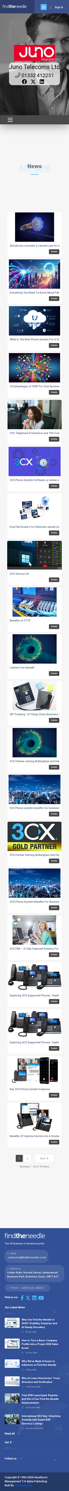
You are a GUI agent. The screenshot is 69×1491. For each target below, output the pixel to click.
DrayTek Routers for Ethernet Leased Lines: (36, 526)
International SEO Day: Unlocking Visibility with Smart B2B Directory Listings (41, 1420)
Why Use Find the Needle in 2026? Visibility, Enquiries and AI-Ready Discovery (39, 1323)
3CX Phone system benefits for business (35, 808)
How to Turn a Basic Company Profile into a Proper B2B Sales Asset (40, 1344)
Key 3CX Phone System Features (30, 1089)
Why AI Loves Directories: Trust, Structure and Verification (41, 1380)
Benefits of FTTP (20, 620)
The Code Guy (23, 1485)
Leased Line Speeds (22, 667)
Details (54, 251)
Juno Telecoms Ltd (34, 67)
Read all (10, 1433)
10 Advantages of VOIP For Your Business (35, 386)
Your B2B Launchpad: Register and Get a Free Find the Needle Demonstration (40, 1399)
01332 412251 (37, 75)
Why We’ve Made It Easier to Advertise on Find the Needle (39, 1363)
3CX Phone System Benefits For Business (35, 901)
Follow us (11, 1458)
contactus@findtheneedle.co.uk (27, 1257)
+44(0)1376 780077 (32, 1287)
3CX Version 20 (19, 573)
